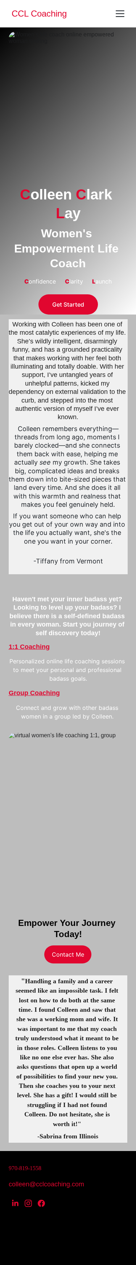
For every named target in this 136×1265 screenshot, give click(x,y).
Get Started (68, 304)
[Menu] (120, 13)
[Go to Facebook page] (41, 1203)
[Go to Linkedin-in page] (15, 1203)
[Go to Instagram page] (28, 1203)
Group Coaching (34, 693)
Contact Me (68, 954)
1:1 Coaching (29, 646)
